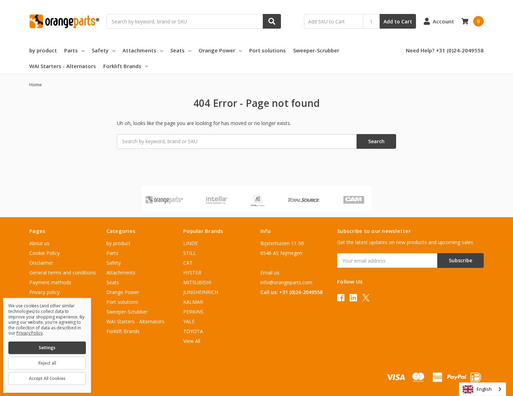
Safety (100, 50)
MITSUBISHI (197, 282)
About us (39, 243)
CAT (188, 262)
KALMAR (193, 302)
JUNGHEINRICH (200, 292)
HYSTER (192, 272)
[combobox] (482, 389)
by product (43, 50)
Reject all (47, 363)
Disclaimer (41, 262)
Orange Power (217, 50)
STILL (189, 253)
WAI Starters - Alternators (62, 66)
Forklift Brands (122, 66)
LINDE (190, 243)
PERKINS (193, 311)
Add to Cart (398, 21)
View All (191, 341)
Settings (47, 348)
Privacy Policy (29, 333)
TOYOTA (193, 331)
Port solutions (267, 50)
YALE (189, 321)
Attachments (139, 50)
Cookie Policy (44, 253)
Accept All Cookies (47, 378)
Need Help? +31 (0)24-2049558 (445, 50)
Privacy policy (44, 292)
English (484, 389)
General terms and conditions (62, 272)
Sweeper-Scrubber (316, 50)
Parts (71, 50)
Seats (177, 50)
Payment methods (50, 282)
